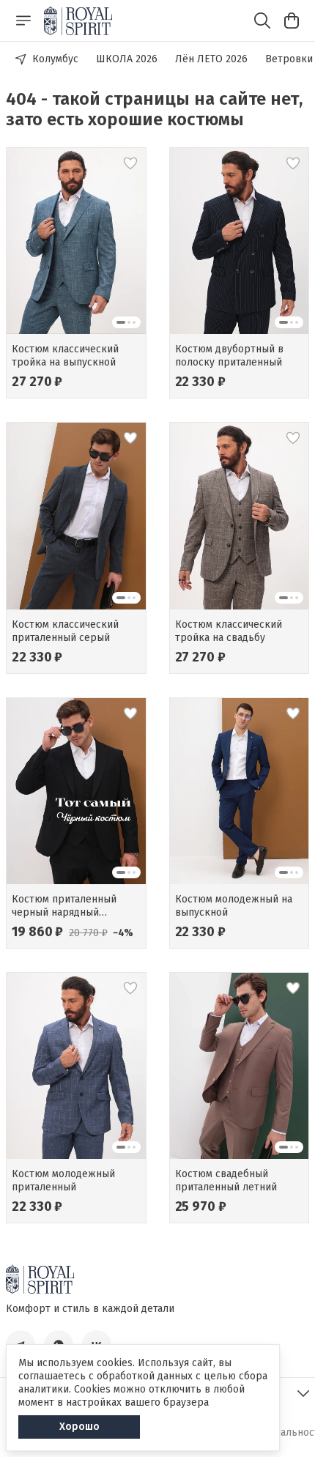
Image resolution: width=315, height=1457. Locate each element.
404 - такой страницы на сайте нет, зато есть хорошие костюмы (154, 109)
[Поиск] (262, 20)
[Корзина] (291, 20)
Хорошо (79, 1426)
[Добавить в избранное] (130, 163)
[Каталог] (23, 20)
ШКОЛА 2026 (127, 59)
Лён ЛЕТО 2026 (211, 59)
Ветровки (289, 59)
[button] (76, 240)
